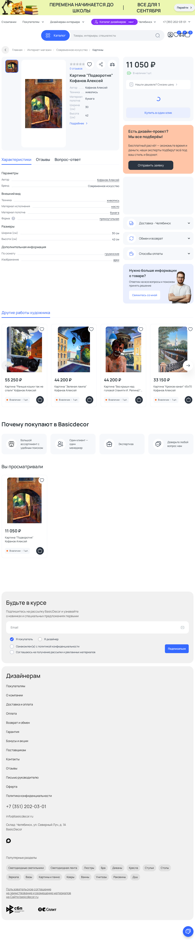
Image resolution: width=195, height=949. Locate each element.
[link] (77, 65)
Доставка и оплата (19, 704)
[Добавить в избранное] (89, 64)
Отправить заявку (151, 165)
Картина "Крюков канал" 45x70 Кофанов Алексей (172, 388)
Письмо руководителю (22, 777)
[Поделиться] (100, 64)
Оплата (11, 713)
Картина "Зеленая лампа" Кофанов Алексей (70, 388)
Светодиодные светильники (26, 868)
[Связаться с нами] (188, 931)
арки (116, 260)
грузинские (112, 254)
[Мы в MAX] (8, 840)
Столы (165, 868)
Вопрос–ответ (68, 159)
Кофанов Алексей (108, 180)
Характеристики (16, 159)
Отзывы (43, 159)
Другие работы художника (26, 312)
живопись (113, 200)
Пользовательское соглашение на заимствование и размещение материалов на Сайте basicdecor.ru (38, 893)
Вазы (29, 877)
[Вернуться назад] (5, 50)
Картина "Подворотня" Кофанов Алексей (19, 539)
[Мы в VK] (24, 840)
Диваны (117, 868)
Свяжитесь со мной (144, 295)
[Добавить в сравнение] (112, 64)
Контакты (13, 759)
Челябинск (145, 22)
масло (115, 206)
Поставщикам (16, 750)
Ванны (85, 877)
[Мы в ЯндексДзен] (32, 840)
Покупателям (15, 686)
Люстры (89, 868)
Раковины (119, 877)
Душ (135, 877)
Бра (103, 868)
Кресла (133, 868)
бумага (114, 212)
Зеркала (13, 877)
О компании (14, 695)
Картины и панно (49, 877)
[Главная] (21, 35)
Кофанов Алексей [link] (96, 87)
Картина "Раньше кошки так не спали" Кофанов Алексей (24, 388)
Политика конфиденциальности (29, 796)
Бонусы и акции (17, 741)
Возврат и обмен (18, 723)
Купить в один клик (158, 113)
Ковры (70, 877)
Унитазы (101, 877)
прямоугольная (109, 218)
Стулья (149, 868)
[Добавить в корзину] (40, 400)
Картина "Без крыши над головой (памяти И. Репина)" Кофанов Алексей (122, 388)
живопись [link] (91, 92)
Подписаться (177, 648)
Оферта (11, 786)
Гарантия (12, 732)
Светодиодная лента (64, 868)
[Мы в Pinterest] (16, 840)
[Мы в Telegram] (39, 840)
